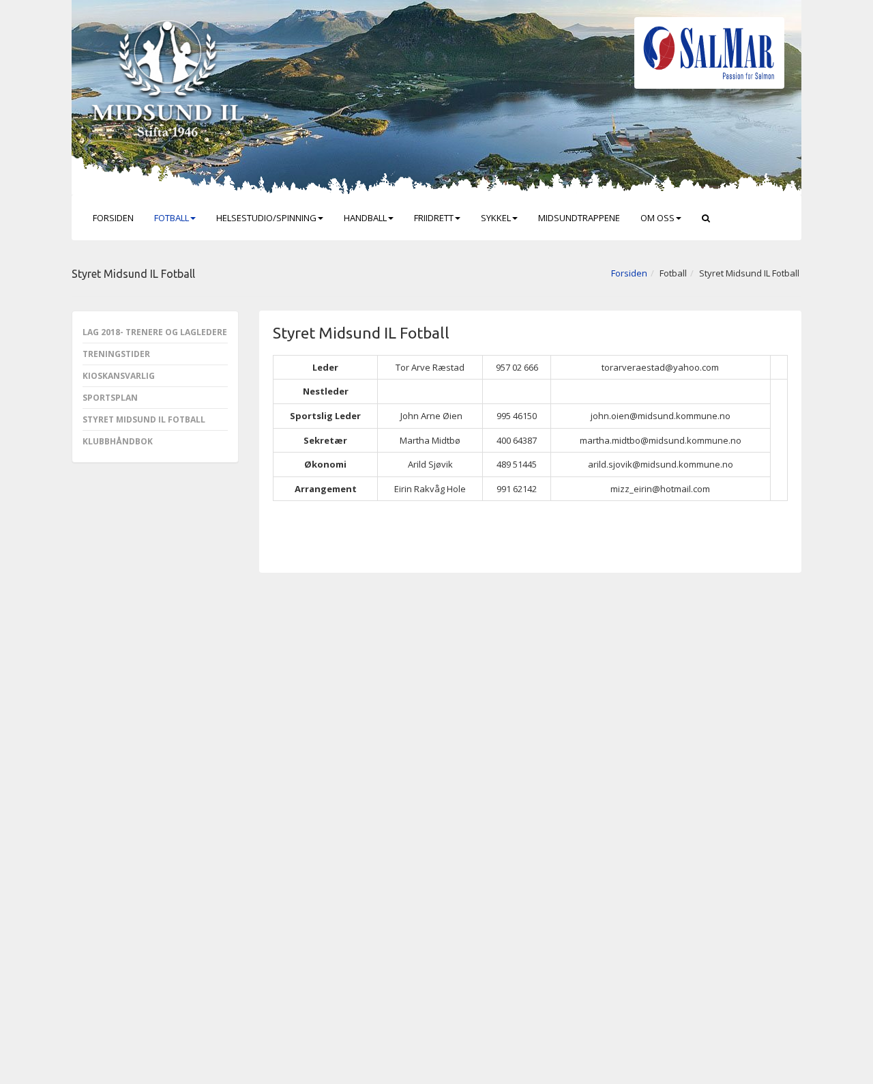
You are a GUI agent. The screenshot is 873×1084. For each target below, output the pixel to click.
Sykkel (496, 218)
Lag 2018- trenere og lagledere (155, 332)
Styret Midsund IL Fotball (144, 419)
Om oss (657, 218)
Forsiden (113, 218)
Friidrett (434, 218)
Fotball (171, 218)
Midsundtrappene (579, 218)
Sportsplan (110, 397)
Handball (365, 218)
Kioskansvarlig (119, 376)
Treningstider (116, 354)
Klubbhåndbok (118, 441)
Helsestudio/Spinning (266, 218)
